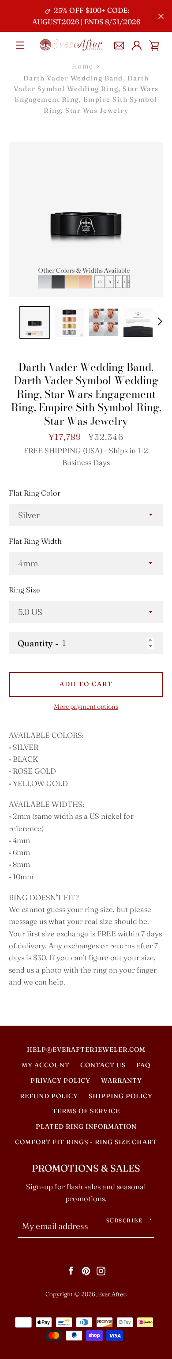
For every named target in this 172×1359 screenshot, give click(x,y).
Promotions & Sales (86, 1168)
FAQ (143, 1065)
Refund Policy (49, 1096)
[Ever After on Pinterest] (86, 1270)
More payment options (86, 706)
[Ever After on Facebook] (71, 1270)
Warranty (121, 1080)
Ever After (112, 1294)
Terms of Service (86, 1111)
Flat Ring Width (35, 541)
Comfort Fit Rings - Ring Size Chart (86, 1142)
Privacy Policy (60, 1080)
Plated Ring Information (86, 1126)
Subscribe (124, 1220)
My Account (46, 1065)
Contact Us (103, 1065)
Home (82, 66)
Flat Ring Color (34, 493)
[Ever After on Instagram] (101, 1270)
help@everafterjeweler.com (86, 1050)
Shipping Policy (121, 1096)
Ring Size (24, 589)
